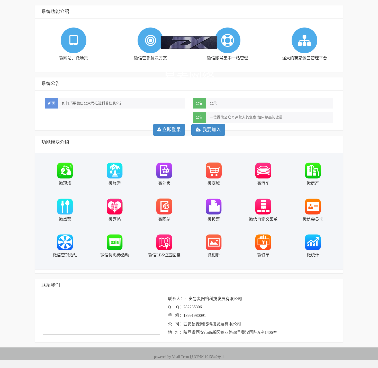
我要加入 (211, 129)
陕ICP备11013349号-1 (207, 357)
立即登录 (171, 129)
